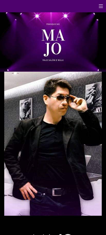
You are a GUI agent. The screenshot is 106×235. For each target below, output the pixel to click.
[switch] (101, 6)
